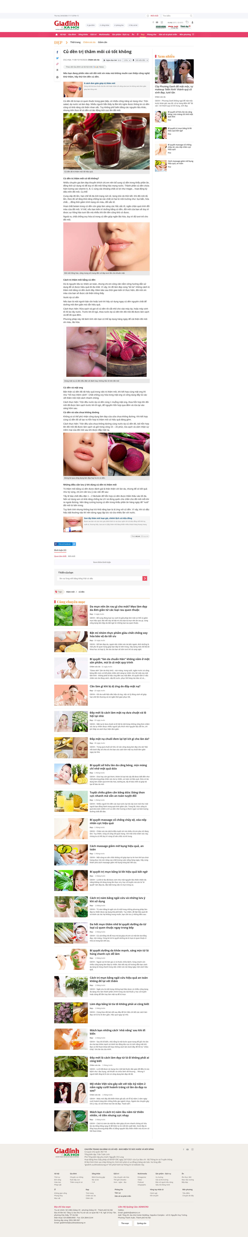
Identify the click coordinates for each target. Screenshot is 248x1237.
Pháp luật (57, 1185)
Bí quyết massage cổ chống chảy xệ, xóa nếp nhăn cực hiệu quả (118, 821)
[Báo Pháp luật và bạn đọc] (173, 27)
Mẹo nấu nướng (188, 1180)
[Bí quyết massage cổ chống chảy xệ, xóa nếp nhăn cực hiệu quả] (71, 828)
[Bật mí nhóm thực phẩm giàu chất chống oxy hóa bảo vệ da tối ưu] (71, 641)
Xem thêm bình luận (102, 562)
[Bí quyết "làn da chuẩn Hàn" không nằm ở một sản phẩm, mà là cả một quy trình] (71, 667)
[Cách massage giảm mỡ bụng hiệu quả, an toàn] (71, 854)
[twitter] (74, 544)
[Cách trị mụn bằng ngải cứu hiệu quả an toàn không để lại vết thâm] (71, 986)
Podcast (141, 1182)
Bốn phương (185, 34)
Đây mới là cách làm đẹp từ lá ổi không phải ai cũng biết (119, 1059)
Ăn (133, 34)
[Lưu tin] (57, 70)
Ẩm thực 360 (186, 1177)
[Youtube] (157, 22)
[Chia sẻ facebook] (57, 52)
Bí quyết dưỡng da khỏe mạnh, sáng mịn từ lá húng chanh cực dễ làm (119, 952)
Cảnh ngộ (153, 1193)
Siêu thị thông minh (163, 1185)
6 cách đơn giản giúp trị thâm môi (99, 83)
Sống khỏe (83, 34)
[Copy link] (57, 64)
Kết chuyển (154, 1196)
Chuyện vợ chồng (76, 1177)
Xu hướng (159, 1177)
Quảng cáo (141, 1223)
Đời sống (57, 1180)
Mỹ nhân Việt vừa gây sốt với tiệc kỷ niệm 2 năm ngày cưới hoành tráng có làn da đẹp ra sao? (118, 1087)
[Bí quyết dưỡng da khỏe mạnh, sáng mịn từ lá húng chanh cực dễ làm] (71, 959)
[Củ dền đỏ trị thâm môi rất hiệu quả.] (106, 141)
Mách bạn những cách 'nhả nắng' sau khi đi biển (117, 1032)
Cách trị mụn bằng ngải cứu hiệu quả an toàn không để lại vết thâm (119, 979)
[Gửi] (144, 578)
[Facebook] (153, 22)
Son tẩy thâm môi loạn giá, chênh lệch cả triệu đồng (108, 518)
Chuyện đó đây (188, 1196)
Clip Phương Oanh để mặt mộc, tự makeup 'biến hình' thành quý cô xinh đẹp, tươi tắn (174, 89)
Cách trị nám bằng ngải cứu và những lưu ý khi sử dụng (117, 899)
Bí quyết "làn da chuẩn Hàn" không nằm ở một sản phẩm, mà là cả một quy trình (120, 660)
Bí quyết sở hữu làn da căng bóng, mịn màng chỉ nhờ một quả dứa (118, 767)
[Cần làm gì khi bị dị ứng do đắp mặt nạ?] (71, 695)
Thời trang (75, 42)
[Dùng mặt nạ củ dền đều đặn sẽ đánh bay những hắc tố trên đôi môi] (106, 352)
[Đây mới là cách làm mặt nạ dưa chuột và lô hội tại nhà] (71, 721)
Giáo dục (57, 1182)
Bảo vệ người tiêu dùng (164, 1182)
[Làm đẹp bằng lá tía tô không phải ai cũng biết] (71, 1012)
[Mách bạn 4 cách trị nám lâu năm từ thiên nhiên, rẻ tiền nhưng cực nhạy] (71, 1120)
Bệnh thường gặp (98, 1177)
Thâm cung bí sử (76, 1182)
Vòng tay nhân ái (157, 1190)
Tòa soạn (125, 1223)
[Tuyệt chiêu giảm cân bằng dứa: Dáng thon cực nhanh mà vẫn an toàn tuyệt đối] (71, 801)
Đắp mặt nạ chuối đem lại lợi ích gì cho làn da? (119, 739)
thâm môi (70, 592)
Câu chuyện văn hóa (121, 1177)
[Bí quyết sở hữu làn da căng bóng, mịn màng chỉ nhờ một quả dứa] (71, 774)
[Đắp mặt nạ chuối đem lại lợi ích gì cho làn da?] (71, 747)
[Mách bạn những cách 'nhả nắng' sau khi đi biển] (71, 1039)
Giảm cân (102, 42)
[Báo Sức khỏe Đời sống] (161, 26)
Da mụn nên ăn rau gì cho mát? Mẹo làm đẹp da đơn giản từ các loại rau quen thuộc (118, 608)
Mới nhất (154, 16)
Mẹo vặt (57, 1198)
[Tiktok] (162, 22)
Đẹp (143, 34)
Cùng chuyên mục (71, 602)
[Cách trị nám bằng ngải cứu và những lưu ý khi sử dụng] (71, 906)
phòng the (120, 25)
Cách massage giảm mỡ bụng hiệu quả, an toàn (117, 847)
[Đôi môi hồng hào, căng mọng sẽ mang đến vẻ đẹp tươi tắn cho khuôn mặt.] (106, 246)
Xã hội (63, 34)
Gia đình (72, 34)
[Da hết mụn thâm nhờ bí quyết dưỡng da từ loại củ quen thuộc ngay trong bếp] (71, 933)
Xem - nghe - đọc (120, 1182)
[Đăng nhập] (192, 22)
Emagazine (142, 1177)
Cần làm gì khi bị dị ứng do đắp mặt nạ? (115, 686)
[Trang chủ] (56, 34)
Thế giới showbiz (120, 1180)
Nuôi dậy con (75, 1180)
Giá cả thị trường (162, 1180)
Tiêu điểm (186, 1193)
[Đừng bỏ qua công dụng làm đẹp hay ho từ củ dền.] (106, 454)
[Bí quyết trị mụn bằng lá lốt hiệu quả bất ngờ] (71, 880)
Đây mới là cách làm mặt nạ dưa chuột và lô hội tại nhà (118, 714)
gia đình (92, 25)
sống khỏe (105, 25)
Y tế (93, 1182)
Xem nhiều (166, 56)
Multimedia (104, 34)
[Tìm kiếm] (191, 16)
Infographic (142, 1185)
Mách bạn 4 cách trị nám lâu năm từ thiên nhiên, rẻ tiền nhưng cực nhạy (117, 1113)
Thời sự (57, 1177)
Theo (139, 536)
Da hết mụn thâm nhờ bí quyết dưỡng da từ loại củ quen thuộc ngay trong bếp (118, 926)
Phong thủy (58, 1196)
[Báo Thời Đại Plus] (185, 26)
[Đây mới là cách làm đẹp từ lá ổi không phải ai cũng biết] (71, 1066)
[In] (57, 77)
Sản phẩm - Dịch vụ (120, 34)
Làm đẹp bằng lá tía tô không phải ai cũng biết (119, 1004)
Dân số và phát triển (168, 34)
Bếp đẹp (185, 1182)
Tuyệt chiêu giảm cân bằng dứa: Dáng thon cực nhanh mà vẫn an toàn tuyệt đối (117, 794)
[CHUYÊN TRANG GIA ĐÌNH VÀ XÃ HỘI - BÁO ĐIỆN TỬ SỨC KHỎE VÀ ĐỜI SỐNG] (66, 25)
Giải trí (93, 34)
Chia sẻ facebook (65, 544)
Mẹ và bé (133, 25)
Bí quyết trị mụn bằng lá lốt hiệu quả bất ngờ (119, 871)
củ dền (81, 592)
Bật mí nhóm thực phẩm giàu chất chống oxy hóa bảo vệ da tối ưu (119, 634)
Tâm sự (118, 1193)
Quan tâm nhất (60, 556)
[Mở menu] (193, 35)
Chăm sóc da (89, 42)
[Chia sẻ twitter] (57, 58)
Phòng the (151, 34)
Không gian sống (60, 1193)
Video (140, 1180)
